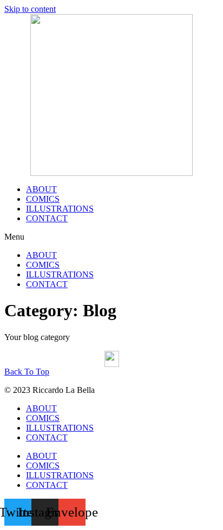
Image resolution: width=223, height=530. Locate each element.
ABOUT (41, 189)
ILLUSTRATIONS (60, 208)
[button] (111, 237)
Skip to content (30, 8)
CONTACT (47, 218)
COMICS (43, 198)
